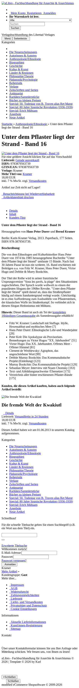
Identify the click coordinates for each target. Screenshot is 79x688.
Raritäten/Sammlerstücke (24, 97)
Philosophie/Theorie (21, 76)
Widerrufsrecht (19, 591)
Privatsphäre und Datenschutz (28, 605)
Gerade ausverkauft (27, 160)
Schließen (13, 681)
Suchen (15, 28)
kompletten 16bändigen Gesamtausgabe (34, 314)
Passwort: (7, 556)
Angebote (15, 114)
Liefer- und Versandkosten (26, 602)
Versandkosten (37, 180)
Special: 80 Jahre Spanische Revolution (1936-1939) (41, 107)
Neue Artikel (17, 117)
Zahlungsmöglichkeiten (24, 595)
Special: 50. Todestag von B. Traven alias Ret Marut (40, 103)
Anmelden (49, 13)
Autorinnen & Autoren (23, 55)
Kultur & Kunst (18, 69)
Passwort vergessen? (14, 560)
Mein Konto (17, 13)
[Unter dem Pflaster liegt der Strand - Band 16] (30, 153)
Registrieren (34, 13)
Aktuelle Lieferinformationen (27, 622)
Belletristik (15, 83)
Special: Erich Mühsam (23, 110)
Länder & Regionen (21, 72)
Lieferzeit (15, 598)
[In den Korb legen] (3, 539)
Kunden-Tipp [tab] (17, 217)
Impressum (16, 584)
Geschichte (16, 66)
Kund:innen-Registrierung (25, 625)
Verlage (13, 86)
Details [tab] (13, 210)
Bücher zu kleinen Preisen (25, 100)
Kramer (27, 174)
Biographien (16, 62)
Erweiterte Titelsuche (14, 545)
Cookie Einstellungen (23, 609)
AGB (13, 588)
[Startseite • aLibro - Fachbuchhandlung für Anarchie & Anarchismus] (38, 3)
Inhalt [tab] (12, 214)
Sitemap (15, 628)
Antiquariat (16, 93)
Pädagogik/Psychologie (23, 79)
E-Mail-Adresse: (11, 552)
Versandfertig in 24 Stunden (31, 416)
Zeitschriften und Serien (23, 90)
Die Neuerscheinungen (23, 52)
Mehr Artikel (9, 571)
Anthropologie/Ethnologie (25, 59)
